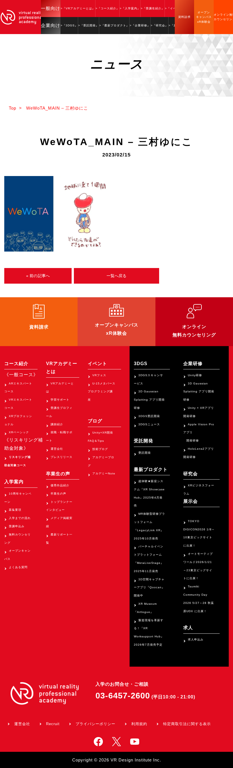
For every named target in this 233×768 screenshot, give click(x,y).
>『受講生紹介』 (153, 8)
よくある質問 (18, 567)
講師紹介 (57, 424)
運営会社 (57, 448)
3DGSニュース (149, 424)
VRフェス (99, 375)
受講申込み (16, 526)
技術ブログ (100, 449)
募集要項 (15, 509)
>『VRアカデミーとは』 (78, 8)
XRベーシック (19, 432)
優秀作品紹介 (60, 485)
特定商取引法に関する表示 (187, 724)
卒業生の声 (58, 493)
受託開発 (144, 452)
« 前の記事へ (38, 275)
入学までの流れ (20, 518)
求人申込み (195, 639)
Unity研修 (195, 375)
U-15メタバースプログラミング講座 (101, 391)
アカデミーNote (103, 473)
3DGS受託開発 (149, 416)
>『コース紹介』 (107, 8)
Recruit (53, 724)
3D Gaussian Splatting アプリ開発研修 (149, 399)
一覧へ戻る (117, 275)
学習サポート (60, 399)
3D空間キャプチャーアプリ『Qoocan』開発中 (149, 587)
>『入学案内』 (130, 8)
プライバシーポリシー (95, 724)
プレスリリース (61, 457)
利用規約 (139, 724)
